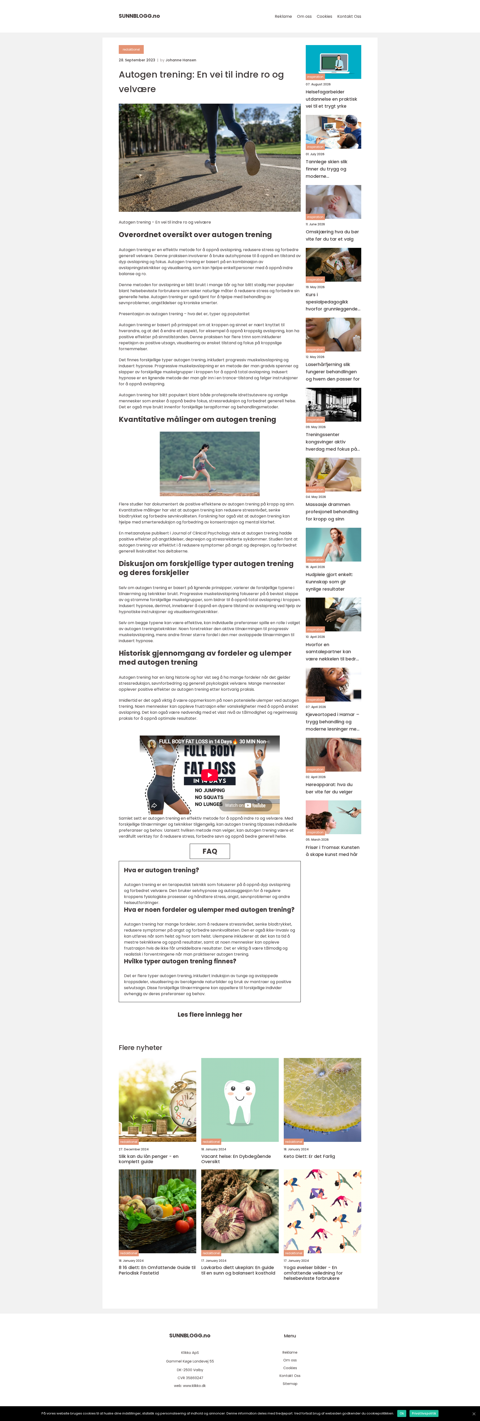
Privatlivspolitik (424, 1413)
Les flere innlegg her (210, 1014)
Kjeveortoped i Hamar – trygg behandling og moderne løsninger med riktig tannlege (333, 722)
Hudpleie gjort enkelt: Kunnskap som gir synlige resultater (329, 581)
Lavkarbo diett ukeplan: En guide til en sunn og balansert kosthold (238, 1270)
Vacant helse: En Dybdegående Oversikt (236, 1159)
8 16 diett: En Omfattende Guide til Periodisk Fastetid (157, 1270)
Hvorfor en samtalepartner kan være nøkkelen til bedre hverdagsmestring (332, 652)
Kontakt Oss (349, 16)
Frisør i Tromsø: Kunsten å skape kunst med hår (333, 851)
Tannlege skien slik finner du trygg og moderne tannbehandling (327, 169)
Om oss (304, 16)
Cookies (324, 16)
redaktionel (131, 49)
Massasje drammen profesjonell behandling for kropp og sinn (332, 511)
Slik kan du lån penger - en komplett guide (148, 1159)
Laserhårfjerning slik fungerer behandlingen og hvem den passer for (333, 372)
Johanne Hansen (181, 60)
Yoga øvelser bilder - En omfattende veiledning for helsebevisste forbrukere (313, 1273)
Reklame (283, 16)
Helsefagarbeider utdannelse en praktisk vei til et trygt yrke (331, 99)
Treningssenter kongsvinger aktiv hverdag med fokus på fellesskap (331, 442)
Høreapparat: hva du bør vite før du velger (329, 788)
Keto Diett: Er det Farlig (309, 1156)
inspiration (315, 77)
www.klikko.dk (194, 1385)
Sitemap (290, 1383)
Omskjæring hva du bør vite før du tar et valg (332, 235)
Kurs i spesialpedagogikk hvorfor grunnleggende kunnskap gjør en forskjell (332, 302)
